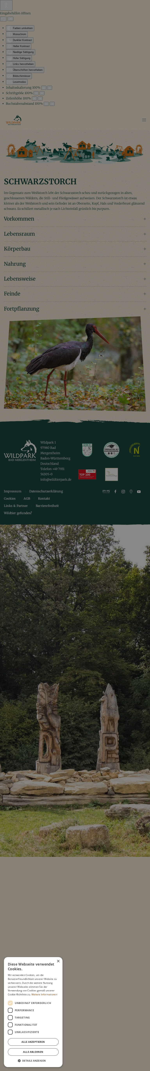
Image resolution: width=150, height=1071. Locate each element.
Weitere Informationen (44, 994)
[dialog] (33, 1012)
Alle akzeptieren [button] (33, 1042)
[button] (33, 1060)
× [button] (58, 961)
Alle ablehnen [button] (33, 1052)
